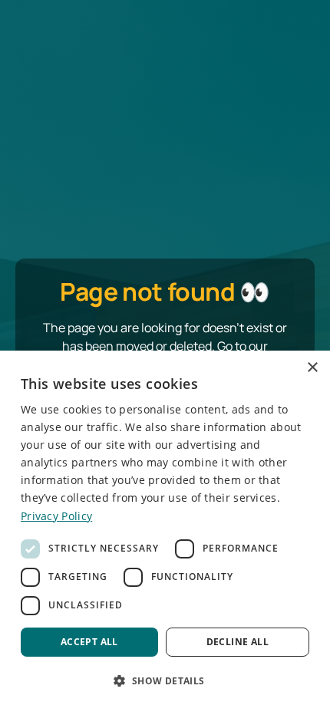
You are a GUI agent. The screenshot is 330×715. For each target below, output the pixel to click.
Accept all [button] (89, 641)
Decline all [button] (237, 641)
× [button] (312, 368)
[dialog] (165, 533)
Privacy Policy (56, 516)
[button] (165, 680)
